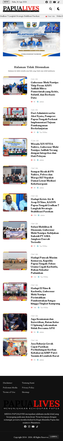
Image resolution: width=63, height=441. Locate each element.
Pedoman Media (10, 388)
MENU (6, 2)
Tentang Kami (28, 383)
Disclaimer (7, 383)
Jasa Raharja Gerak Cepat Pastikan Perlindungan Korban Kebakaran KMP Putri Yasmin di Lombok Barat (45, 350)
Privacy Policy (28, 388)
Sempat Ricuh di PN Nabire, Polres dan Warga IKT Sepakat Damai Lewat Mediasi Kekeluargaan (43, 178)
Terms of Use (9, 392)
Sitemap (25, 392)
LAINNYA (53, 437)
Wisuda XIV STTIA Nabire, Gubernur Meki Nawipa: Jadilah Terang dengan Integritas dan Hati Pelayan (44, 150)
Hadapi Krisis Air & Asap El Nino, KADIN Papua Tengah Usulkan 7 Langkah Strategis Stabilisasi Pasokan (45, 205)
